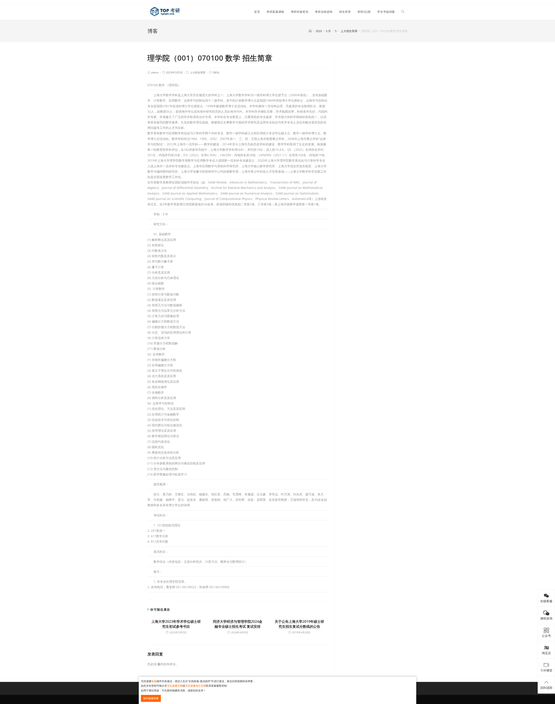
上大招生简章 (198, 72)
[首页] (310, 31)
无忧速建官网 (175, 686)
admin (155, 72)
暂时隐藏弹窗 (151, 698)
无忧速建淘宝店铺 (195, 686)
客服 (154, 681)
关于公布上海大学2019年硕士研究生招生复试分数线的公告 (299, 624)
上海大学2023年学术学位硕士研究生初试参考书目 (176, 624)
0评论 (216, 72)
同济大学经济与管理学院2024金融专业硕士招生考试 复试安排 (237, 624)
